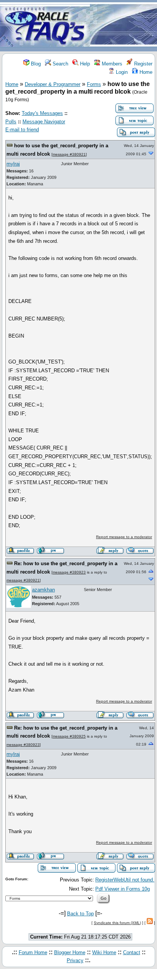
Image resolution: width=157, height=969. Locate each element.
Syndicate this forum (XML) (117, 923)
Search (59, 64)
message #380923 (69, 572)
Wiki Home (104, 952)
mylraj (13, 164)
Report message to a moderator (124, 537)
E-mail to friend (22, 129)
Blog (35, 64)
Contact (131, 952)
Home (145, 72)
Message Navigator (43, 121)
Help (84, 64)
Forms (94, 84)
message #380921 (69, 154)
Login (121, 72)
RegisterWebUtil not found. (124, 880)
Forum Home (33, 952)
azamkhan (43, 590)
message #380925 (69, 736)
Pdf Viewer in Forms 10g (122, 889)
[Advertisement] (123, 26)
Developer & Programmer (52, 84)
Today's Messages (42, 113)
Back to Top (80, 913)
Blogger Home (69, 952)
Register (142, 64)
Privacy (75, 960)
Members (111, 64)
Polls (10, 121)
